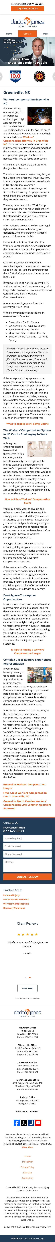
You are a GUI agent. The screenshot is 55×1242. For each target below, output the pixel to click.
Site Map (27, 1172)
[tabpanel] (15, 76)
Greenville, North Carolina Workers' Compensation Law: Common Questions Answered (27, 805)
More (45, 33)
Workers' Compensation (16, 903)
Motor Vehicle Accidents (16, 899)
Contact (27, 33)
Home (9, 33)
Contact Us (10, 823)
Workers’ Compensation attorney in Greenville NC (25, 140)
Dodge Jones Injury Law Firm (37, 1226)
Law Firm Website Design (27, 1238)
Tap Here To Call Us (27, 8)
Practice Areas (13, 890)
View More (27, 988)
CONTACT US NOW (27, 876)
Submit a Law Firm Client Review (28, 998)
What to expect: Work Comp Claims (27, 423)
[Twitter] (24, 1123)
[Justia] (31, 1123)
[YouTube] (38, 1123)
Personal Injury (11, 895)
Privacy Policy (27, 1167)
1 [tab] (25, 977)
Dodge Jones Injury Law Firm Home (27, 22)
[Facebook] (17, 1123)
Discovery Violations (14, 908)
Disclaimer (27, 1161)
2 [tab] (30, 977)
